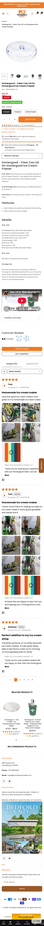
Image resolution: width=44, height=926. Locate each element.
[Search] (7, 13)
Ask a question (22, 353)
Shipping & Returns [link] (26, 129)
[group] (22, 51)
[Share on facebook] (3, 480)
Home (4, 21)
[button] (7, 125)
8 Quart (18, 112)
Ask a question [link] (9, 132)
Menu (10, 924)
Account (27, 924)
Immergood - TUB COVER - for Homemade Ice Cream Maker (11, 723)
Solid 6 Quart (31, 112)
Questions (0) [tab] (32, 364)
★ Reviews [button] (41, 465)
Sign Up (22, 889)
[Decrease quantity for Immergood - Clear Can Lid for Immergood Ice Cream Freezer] (4, 119)
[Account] (32, 13)
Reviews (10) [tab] (12, 364)
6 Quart (7, 112)
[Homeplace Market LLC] (22, 13)
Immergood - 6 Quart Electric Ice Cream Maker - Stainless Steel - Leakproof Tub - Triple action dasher (32, 724)
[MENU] (3, 13)
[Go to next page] (33, 679)
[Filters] (4, 371)
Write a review (22, 348)
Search (18, 924)
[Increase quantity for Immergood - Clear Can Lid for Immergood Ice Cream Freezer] (14, 119)
